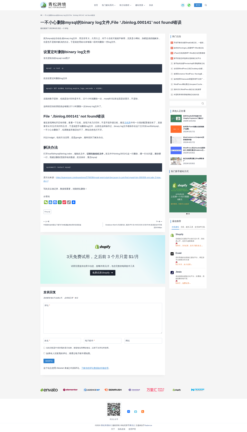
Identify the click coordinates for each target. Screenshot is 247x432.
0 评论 (65, 28)
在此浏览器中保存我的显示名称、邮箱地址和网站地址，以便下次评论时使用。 (78, 348)
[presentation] (176, 118)
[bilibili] (182, 5)
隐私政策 (121, 429)
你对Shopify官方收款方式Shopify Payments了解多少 (193, 117)
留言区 (198, 5)
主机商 (127, 122)
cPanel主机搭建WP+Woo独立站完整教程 (189, 53)
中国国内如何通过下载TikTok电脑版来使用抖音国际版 (62, 223)
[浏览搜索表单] (205, 5)
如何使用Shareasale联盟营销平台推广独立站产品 (192, 79)
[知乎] (128, 411)
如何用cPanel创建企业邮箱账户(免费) (193, 128)
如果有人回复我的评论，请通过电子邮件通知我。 (69, 353)
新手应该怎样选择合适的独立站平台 (187, 58)
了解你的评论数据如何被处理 (94, 368)
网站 (128, 341)
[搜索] (203, 103)
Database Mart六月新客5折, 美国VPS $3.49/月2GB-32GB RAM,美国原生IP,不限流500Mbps (133, 224)
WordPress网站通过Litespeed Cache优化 (189, 84)
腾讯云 (132, 425)
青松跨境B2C (106, 425)
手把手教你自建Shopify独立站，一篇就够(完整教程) (193, 43)
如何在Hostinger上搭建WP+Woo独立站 (189, 48)
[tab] (187, 213)
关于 (113, 429)
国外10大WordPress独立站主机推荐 (187, 89)
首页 (96, 5)
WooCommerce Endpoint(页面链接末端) (193, 138)
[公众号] (189, 5)
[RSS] (143, 411)
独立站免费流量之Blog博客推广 (193, 160)
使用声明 (132, 429)
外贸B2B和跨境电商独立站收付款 (186, 95)
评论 (47, 305)
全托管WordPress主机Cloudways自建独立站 (191, 69)
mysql (47, 212)
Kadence (148, 425)
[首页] (41, 15)
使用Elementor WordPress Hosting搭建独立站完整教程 (195, 74)
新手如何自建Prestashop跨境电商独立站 (189, 63)
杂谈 (151, 5)
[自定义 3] (136, 411)
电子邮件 (90, 341)
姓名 (47, 341)
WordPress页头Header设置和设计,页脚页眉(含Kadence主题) (194, 149)
